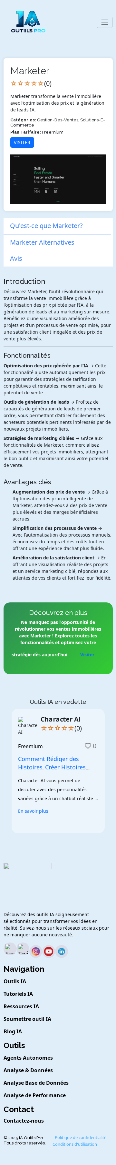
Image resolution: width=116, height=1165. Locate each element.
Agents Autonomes (28, 1057)
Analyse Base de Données (36, 1082)
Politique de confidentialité (80, 1137)
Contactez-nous (24, 1120)
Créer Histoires (65, 767)
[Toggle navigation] (104, 22)
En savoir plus (33, 811)
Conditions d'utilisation (75, 1144)
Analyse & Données (28, 1070)
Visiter (22, 142)
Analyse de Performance (35, 1095)
